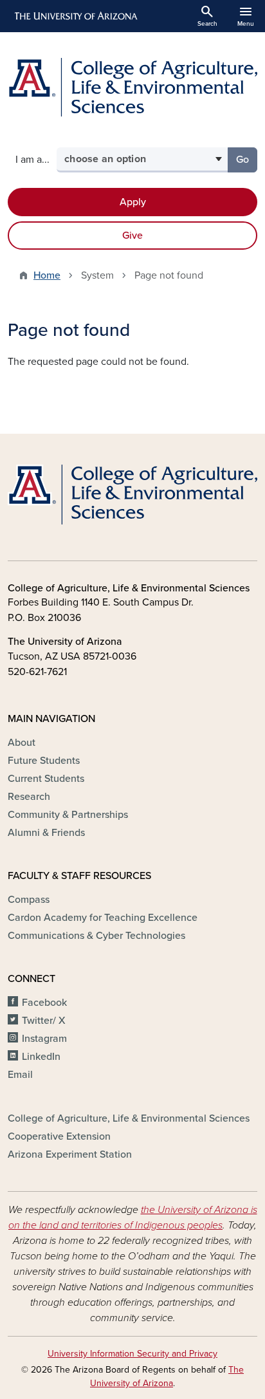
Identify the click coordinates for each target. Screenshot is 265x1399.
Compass (29, 899)
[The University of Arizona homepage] (75, 16)
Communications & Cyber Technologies (96, 935)
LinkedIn (41, 1056)
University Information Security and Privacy (132, 1353)
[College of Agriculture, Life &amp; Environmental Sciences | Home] (132, 87)
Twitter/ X (44, 1020)
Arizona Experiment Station (70, 1154)
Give (132, 235)
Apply (133, 202)
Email (20, 1074)
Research (29, 796)
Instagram (44, 1038)
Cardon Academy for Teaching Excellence (102, 917)
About (21, 742)
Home (46, 275)
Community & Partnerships (68, 814)
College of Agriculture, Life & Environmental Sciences (129, 1118)
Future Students (44, 760)
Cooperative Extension (59, 1136)
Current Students (46, 778)
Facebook (44, 1002)
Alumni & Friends (46, 832)
